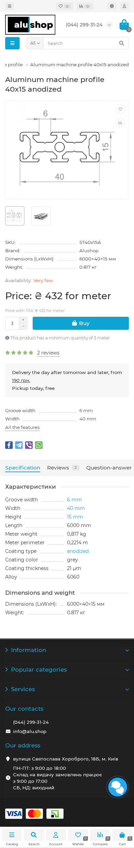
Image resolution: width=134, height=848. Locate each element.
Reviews (62, 467)
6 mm (86, 410)
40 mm (87, 418)
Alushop (89, 250)
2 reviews (48, 353)
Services (23, 689)
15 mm (75, 517)
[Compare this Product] (120, 123)
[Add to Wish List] (120, 109)
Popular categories (39, 669)
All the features (22, 427)
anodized (78, 551)
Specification (22, 467)
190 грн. (21, 380)
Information (28, 650)
